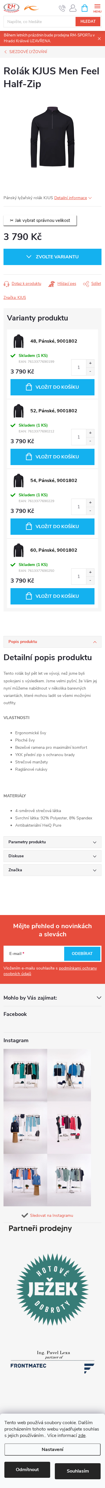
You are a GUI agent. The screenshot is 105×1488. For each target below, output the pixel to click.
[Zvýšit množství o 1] (90, 363)
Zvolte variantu (57, 257)
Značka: (15, 297)
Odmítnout (27, 1469)
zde (81, 1435)
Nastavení (52, 1449)
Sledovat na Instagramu (51, 1215)
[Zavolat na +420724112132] (62, 8)
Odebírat (82, 953)
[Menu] (97, 7)
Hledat (88, 21)
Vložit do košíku (57, 387)
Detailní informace (70, 198)
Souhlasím (78, 1471)
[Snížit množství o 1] (90, 371)
